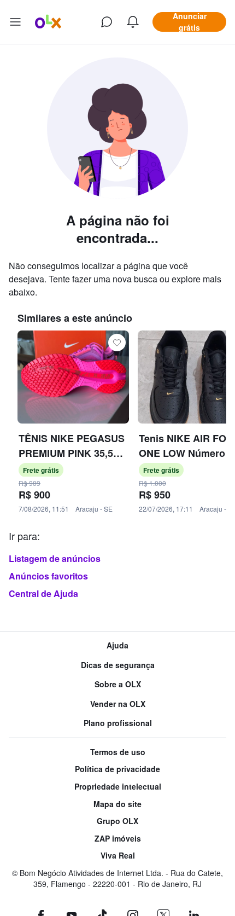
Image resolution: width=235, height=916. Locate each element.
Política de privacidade (117, 769)
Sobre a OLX (118, 684)
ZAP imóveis (118, 838)
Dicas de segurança (118, 665)
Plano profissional (118, 723)
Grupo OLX (117, 821)
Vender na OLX (117, 704)
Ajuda (117, 645)
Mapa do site (117, 804)
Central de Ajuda (43, 593)
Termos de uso (117, 752)
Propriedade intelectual (117, 786)
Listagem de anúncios (55, 558)
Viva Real (118, 855)
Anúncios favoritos (48, 576)
